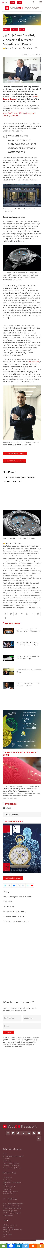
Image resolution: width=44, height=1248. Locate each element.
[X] (9, 885)
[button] (4, 2)
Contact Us (8, 902)
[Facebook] (14, 885)
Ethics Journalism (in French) (16, 921)
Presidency (6, 1232)
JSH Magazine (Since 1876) (11, 1206)
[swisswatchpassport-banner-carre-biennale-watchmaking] (22, 729)
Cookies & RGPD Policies (14, 916)
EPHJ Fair (6, 1185)
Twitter (6, 116)
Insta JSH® (19, 113)
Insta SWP (7, 113)
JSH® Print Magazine (9, 1194)
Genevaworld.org (8, 1215)
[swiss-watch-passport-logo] (22, 8)
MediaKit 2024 (7, 1234)
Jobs (4, 1237)
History (6, 892)
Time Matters (7, 1189)
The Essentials (7, 1178)
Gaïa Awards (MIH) (9, 1187)
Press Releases (7, 1180)
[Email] (23, 885)
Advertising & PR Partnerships (12, 1230)
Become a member (8, 1227)
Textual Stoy (8, 906)
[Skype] (27, 885)
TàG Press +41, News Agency (11, 1213)
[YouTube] (32, 885)
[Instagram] (18, 885)
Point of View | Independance (12, 1182)
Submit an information (10, 1225)
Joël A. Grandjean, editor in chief (17, 897)
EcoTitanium (33, 362)
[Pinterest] (34, 1133)
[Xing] (39, 1138)
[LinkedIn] (5, 885)
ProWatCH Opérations (10, 1211)
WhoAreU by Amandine (10, 1192)
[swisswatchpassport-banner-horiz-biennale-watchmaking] (22, 19)
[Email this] (5, 614)
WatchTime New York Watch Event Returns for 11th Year (27, 643)
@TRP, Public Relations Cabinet (13, 1204)
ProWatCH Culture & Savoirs (12, 1208)
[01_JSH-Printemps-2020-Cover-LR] (22, 848)
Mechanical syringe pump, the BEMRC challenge (28, 657)
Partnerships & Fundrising (14, 911)
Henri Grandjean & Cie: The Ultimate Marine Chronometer (28, 630)
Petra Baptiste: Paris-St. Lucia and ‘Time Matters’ (27, 684)
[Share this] (11, 614)
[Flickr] (39, 1133)
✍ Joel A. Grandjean (12, 48)
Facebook (29, 113)
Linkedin (14, 116)
